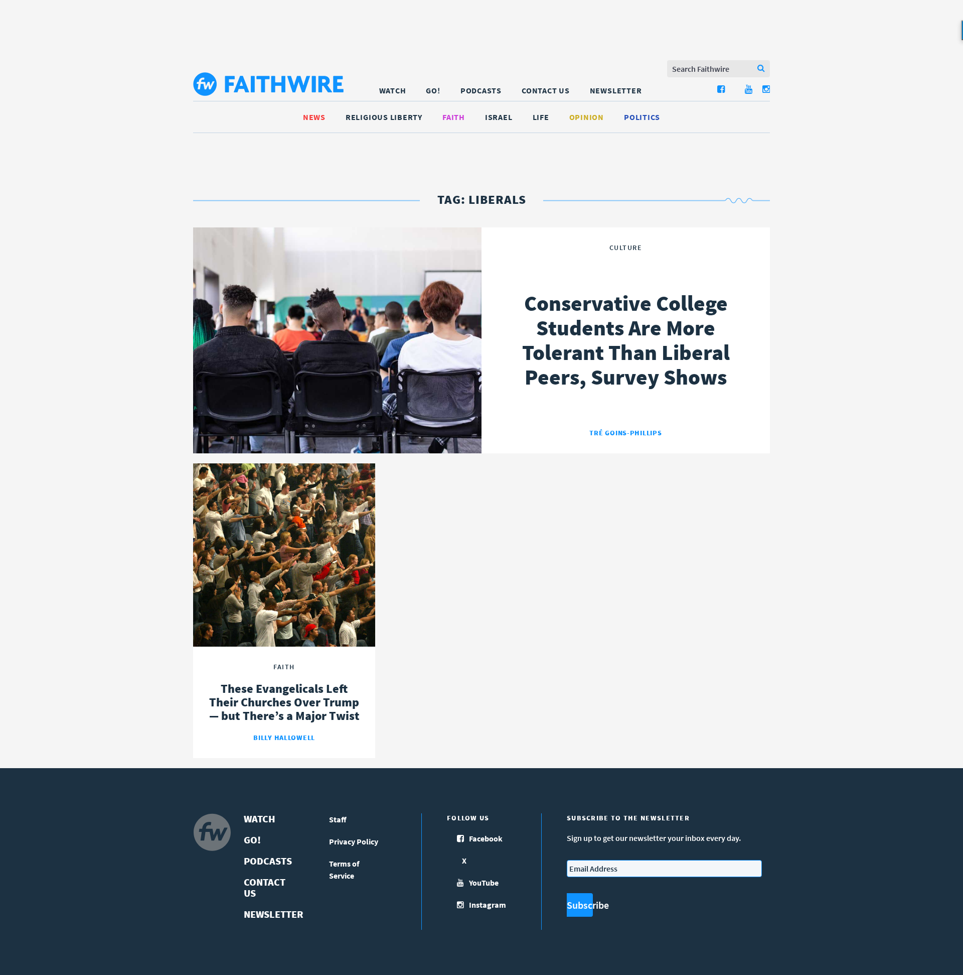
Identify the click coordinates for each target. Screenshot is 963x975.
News (314, 117)
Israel (499, 117)
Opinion (586, 117)
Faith (453, 117)
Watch (392, 90)
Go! (433, 90)
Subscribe (580, 905)
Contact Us (546, 90)
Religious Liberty (384, 117)
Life (541, 117)
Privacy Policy (353, 841)
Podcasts (481, 90)
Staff (338, 819)
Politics (642, 117)
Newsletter (616, 90)
